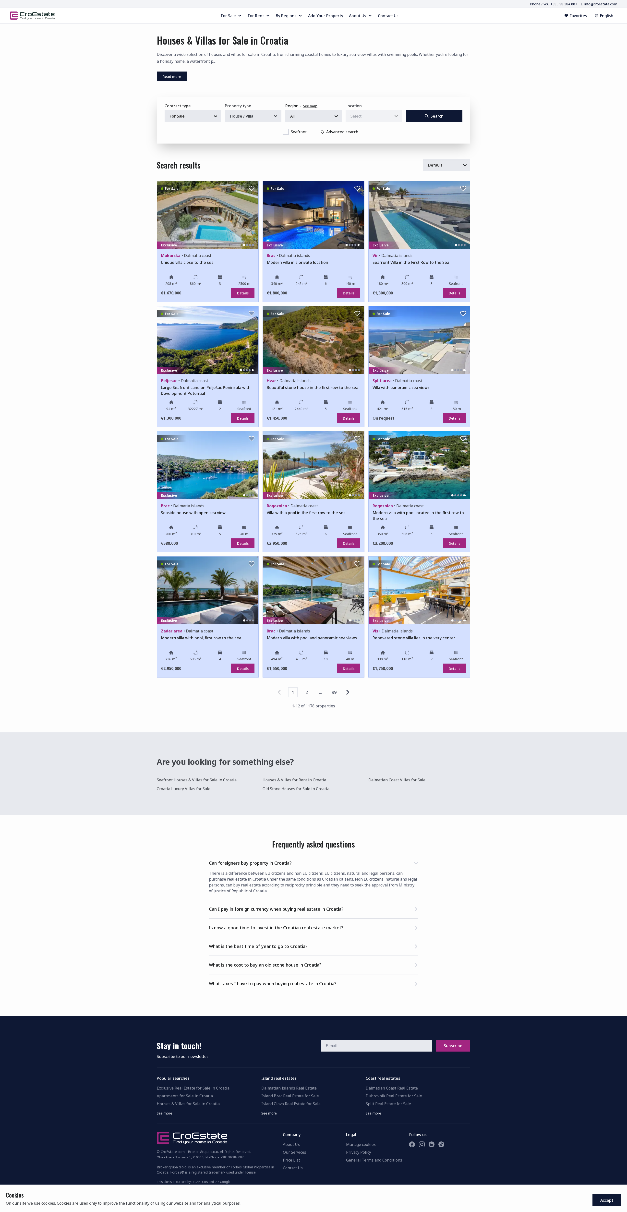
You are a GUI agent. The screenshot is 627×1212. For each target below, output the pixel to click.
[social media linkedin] (431, 1144)
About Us (291, 1144)
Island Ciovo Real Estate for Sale (291, 1103)
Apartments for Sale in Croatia (185, 1096)
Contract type (178, 106)
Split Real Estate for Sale (388, 1103)
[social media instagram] (422, 1144)
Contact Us (293, 1168)
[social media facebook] (412, 1144)
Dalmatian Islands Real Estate (289, 1088)
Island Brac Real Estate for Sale (290, 1096)
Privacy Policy (358, 1152)
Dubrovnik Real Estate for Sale (394, 1096)
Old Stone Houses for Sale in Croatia (296, 788)
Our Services (294, 1152)
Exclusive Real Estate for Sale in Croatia (193, 1088)
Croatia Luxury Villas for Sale (183, 788)
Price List (291, 1160)
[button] (313, 862)
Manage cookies (361, 1144)
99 (334, 692)
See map (310, 106)
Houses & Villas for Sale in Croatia (188, 1103)
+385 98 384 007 (232, 1157)
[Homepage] (32, 15)
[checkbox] (286, 132)
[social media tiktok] (441, 1144)
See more (164, 1113)
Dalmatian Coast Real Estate (392, 1088)
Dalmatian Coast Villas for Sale (396, 779)
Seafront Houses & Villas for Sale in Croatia (197, 779)
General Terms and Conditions (374, 1160)
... (320, 692)
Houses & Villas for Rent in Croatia (294, 779)
